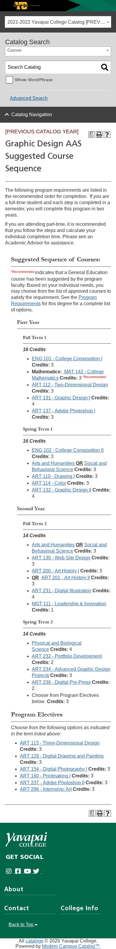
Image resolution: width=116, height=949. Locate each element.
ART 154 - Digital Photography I (53, 769)
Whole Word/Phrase (34, 79)
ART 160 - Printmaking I (45, 775)
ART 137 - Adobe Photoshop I (63, 410)
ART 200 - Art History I (55, 570)
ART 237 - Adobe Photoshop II (52, 782)
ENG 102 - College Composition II (68, 450)
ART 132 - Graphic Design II (61, 489)
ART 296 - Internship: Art (46, 789)
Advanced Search (29, 98)
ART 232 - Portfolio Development (67, 656)
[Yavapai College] (26, 839)
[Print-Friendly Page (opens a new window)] (99, 134)
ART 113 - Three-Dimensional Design (60, 742)
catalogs (34, 940)
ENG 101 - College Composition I (67, 358)
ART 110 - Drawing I (53, 476)
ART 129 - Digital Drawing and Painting (62, 755)
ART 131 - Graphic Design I (61, 397)
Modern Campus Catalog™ (71, 946)
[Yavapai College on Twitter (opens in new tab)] (37, 871)
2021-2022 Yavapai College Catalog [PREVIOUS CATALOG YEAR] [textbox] (59, 22)
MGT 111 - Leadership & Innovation (69, 603)
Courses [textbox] (14, 50)
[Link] (58, 5)
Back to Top (22, 924)
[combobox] (58, 22)
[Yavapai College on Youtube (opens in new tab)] (28, 871)
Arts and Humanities (53, 463)
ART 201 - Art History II (65, 577)
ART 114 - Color (49, 483)
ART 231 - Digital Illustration (61, 590)
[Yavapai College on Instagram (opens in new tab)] (10, 871)
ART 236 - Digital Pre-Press (61, 682)
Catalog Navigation (31, 114)
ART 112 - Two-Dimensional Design (70, 384)
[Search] (104, 67)
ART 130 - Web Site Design (61, 557)
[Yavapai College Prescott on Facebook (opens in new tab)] (19, 871)
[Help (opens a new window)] (107, 134)
